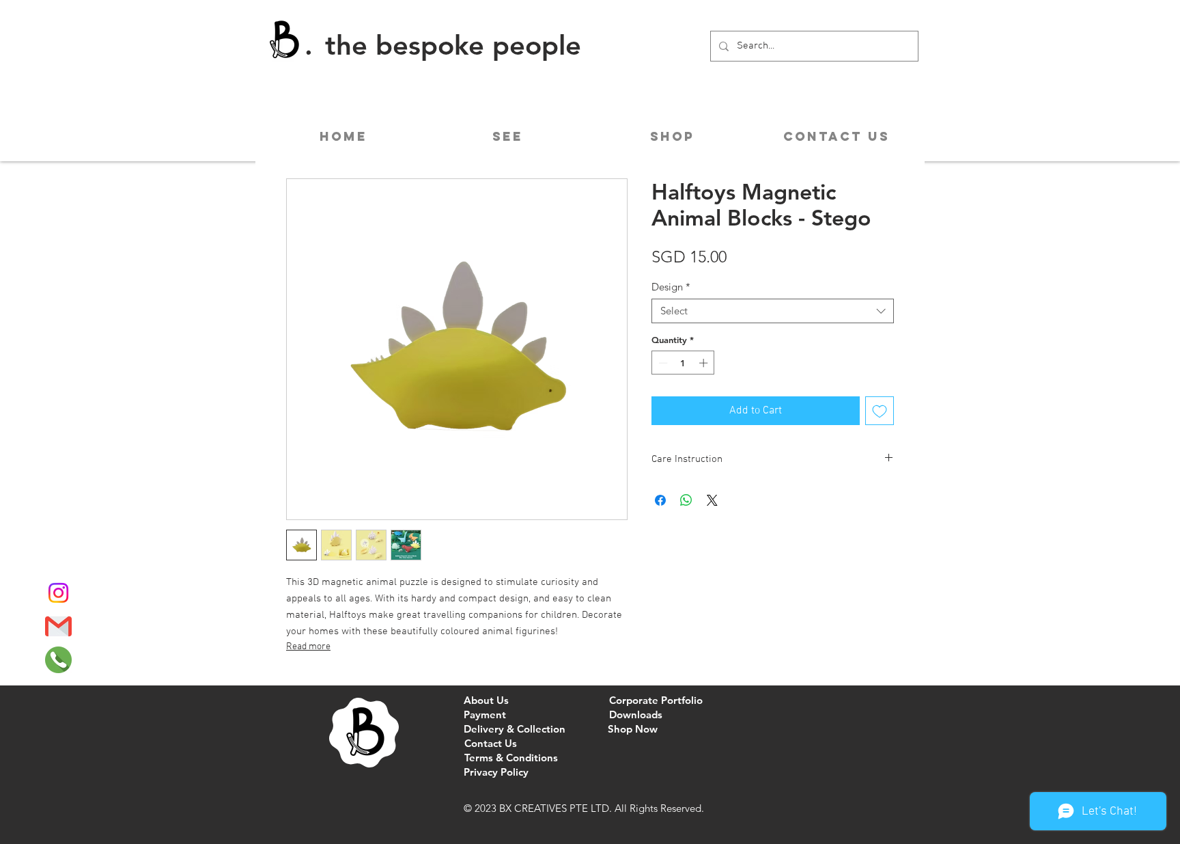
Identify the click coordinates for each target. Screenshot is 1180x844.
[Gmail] (58, 626)
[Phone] (58, 659)
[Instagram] (58, 593)
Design (670, 287)
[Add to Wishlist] (879, 410)
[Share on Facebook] (660, 500)
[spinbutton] (683, 363)
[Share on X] (712, 500)
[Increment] (705, 363)
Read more (308, 647)
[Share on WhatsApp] (686, 500)
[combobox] (772, 311)
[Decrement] (662, 363)
